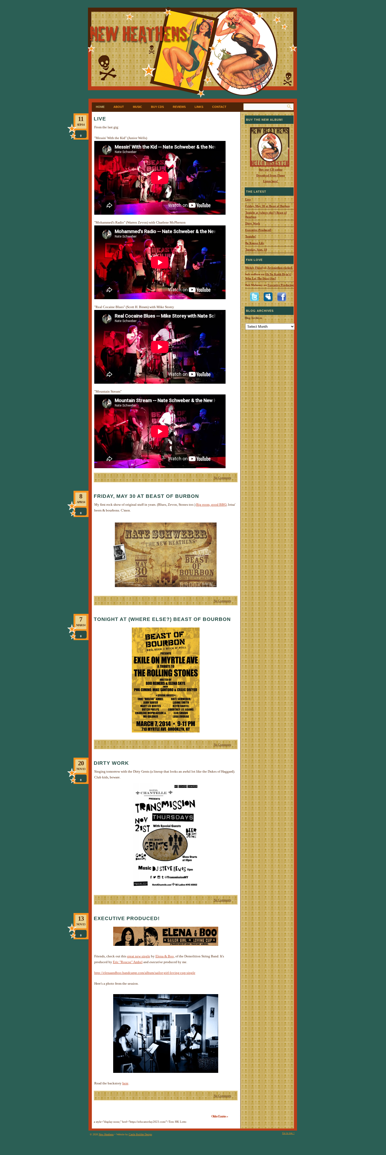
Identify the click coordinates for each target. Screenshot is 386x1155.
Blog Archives (253, 317)
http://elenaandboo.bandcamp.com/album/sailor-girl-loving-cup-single (144, 973)
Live (100, 119)
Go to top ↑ (288, 1133)
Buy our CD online (271, 169)
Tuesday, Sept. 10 (256, 249)
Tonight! (250, 236)
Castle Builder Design (140, 1134)
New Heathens (106, 1134)
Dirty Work (111, 763)
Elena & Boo (164, 956)
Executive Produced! (127, 918)
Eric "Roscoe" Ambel (128, 962)
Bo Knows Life (254, 243)
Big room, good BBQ (211, 505)
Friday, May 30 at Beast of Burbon (146, 496)
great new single (138, 956)
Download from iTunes (270, 175)
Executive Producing (281, 285)
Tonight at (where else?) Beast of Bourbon (162, 619)
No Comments (222, 477)
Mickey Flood (254, 267)
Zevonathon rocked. (280, 267)
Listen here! (270, 181)
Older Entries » (219, 1116)
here (125, 1083)
